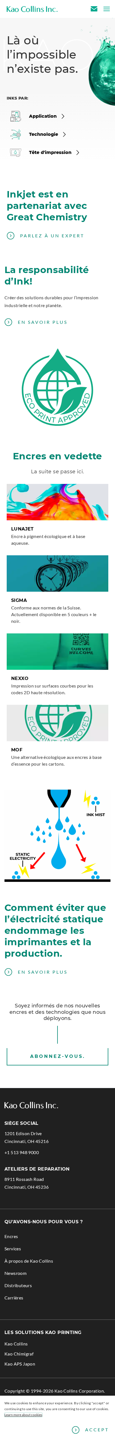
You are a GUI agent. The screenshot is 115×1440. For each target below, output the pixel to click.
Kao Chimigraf (27, 1355)
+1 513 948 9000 (21, 1152)
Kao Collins (16, 1343)
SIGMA (19, 600)
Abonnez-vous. (57, 1056)
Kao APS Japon (28, 1365)
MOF (16, 749)
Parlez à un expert (52, 235)
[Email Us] (95, 8)
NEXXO (19, 678)
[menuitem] (57, 1234)
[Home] (32, 9)
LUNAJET (22, 529)
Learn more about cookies (23, 1415)
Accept (97, 1429)
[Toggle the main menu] (105, 8)
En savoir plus (43, 322)
